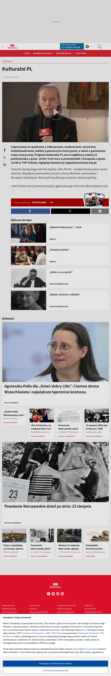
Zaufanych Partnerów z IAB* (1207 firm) (42, 633)
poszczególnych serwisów (85, 649)
